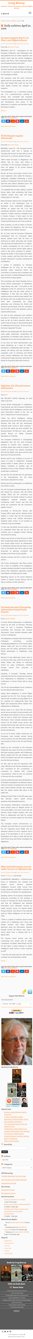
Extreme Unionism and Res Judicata (16, 1136)
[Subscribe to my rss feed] (2, 14)
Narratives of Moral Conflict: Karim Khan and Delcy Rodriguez (17, 1300)
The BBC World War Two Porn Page (13, 1176)
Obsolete (7, 1251)
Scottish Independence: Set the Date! (17, 1131)
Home (3, 21)
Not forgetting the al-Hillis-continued (14, 1180)
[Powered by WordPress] (24, 1334)
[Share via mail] (27, 121)
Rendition (12, 43)
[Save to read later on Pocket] (17, 121)
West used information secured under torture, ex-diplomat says (16, 868)
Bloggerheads (8, 1240)
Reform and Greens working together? (17, 1204)
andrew (18, 43)
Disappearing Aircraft (8, 1183)
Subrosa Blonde (9, 1253)
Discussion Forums (8, 1190)
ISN (6, 395)
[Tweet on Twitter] (3, 121)
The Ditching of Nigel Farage (14, 1134)
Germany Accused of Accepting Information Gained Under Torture (16, 609)
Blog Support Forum (8, 1193)
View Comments (24, 43)
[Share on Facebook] (8, 121)
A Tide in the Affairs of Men (13, 1117)
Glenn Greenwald (9, 1243)
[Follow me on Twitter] (6, 14)
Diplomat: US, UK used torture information (15, 387)
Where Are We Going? (11, 1141)
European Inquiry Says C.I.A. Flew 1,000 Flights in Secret (15, 39)
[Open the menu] (30, 13)
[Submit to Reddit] (13, 121)
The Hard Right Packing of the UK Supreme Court (17, 1295)
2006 (14, 21)
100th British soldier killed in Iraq (15, 1129)
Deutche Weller (10, 619)
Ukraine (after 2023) (17, 1222)
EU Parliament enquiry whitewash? (12, 137)
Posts (9, 21)
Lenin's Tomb (8, 1248)
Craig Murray (16, 2)
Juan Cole (7, 1245)
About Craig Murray (11, 1139)
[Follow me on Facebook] (8, 14)
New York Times (13, 47)
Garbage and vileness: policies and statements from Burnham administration (16, 1211)
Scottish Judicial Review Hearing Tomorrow (17, 1290)
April (19, 21)
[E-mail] (4, 14)
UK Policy (12, 391)
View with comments (8, 126)
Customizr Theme (20, 1336)
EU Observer (9, 876)
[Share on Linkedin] (22, 121)
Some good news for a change (14, 1200)
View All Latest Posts (10, 118)
